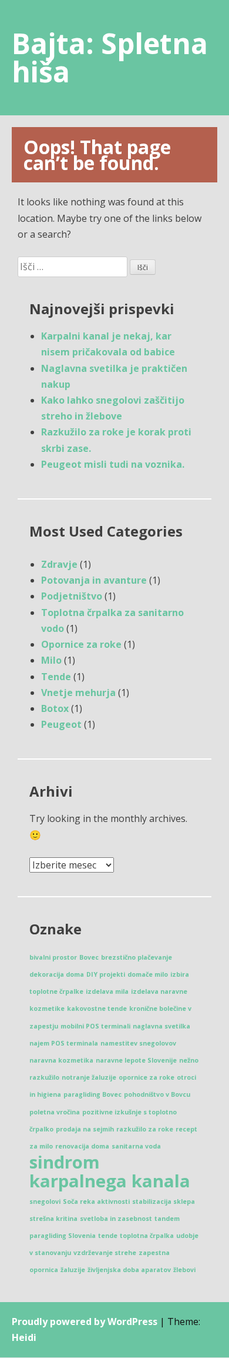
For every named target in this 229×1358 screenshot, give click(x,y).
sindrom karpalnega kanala (109, 1171)
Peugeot (61, 724)
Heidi (24, 1337)
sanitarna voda (136, 1146)
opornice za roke (146, 1077)
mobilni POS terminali (95, 1026)
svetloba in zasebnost (116, 1218)
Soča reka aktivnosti (96, 1201)
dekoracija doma (56, 974)
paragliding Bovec (92, 1094)
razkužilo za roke (144, 1129)
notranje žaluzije (89, 1077)
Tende (56, 676)
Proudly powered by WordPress (84, 1321)
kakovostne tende (97, 1008)
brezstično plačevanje (136, 957)
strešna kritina (53, 1218)
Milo (51, 660)
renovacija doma (82, 1146)
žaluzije (72, 1270)
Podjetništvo (71, 596)
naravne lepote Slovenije (136, 1060)
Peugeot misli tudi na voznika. (112, 464)
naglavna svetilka (161, 1026)
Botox (55, 708)
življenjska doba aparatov (129, 1270)
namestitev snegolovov (138, 1043)
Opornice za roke (81, 644)
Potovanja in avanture (94, 580)
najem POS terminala (63, 1043)
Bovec (89, 957)
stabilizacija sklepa (163, 1201)
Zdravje (59, 564)
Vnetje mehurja (78, 692)
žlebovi (184, 1270)
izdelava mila (107, 991)
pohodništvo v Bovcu (157, 1094)
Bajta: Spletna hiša (110, 57)
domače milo (147, 974)
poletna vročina (54, 1112)
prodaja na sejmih (85, 1129)
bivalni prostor (53, 957)
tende (107, 1235)
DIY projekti (105, 974)
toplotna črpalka (147, 1235)
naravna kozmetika (61, 1060)
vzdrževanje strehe (104, 1253)
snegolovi (44, 1201)
